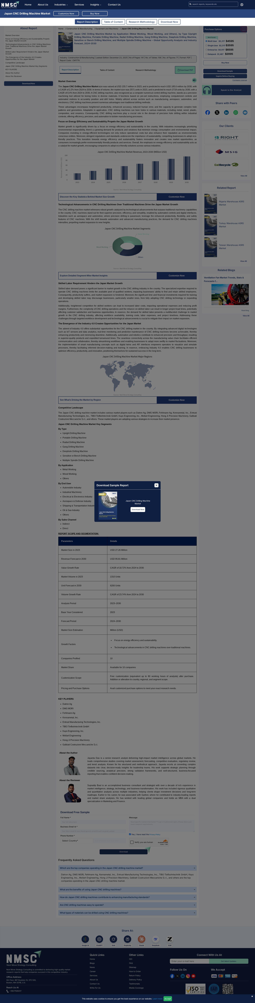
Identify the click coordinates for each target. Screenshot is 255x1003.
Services (79, 4)
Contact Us (114, 4)
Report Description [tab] (87, 21)
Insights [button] (94, 4)
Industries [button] (60, 4)
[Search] (190, 4)
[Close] (156, 485)
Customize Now (66, 13)
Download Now (138, 509)
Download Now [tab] (169, 21)
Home (28, 4)
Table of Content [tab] (113, 21)
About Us (43, 4)
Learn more (157, 999)
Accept (168, 999)
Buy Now (94, 13)
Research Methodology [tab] (142, 21)
